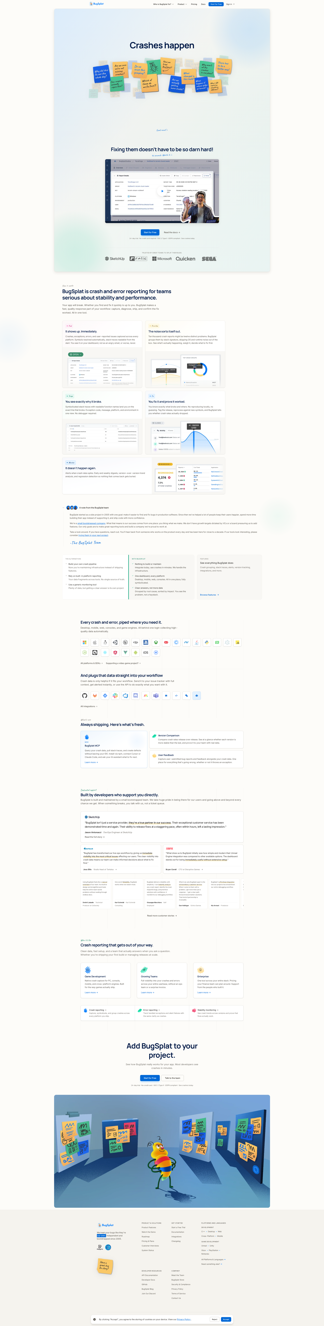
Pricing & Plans (148, 1241)
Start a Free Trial (178, 1227)
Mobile (220, 1236)
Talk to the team (172, 1078)
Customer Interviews (150, 1246)
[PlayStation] (146, 642)
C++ (203, 1231)
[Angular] (115, 652)
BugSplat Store (177, 1280)
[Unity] (115, 642)
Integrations (176, 1236)
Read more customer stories (162, 915)
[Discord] (135, 695)
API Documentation (150, 1275)
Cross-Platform (207, 1236)
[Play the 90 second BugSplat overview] (162, 191)
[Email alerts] (166, 696)
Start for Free (216, 4)
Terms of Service (178, 1293)
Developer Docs (148, 1280)
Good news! (162, 130)
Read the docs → (172, 232)
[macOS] (95, 642)
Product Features (149, 1227)
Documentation (177, 1232)
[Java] (196, 642)
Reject (214, 1319)
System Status (148, 1250)
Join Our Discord (149, 1293)
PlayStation (213, 1250)
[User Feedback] (186, 695)
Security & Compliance (180, 1284)
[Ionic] (156, 652)
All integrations (89, 706)
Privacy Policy (177, 1289)
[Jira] (105, 695)
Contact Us (176, 1298)
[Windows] (84, 642)
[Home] (98, 4)
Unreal (204, 1246)
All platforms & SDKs (92, 663)
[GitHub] (84, 695)
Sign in (229, 4)
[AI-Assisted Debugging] (196, 695)
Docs (203, 4)
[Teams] (156, 696)
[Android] (135, 652)
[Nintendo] (166, 642)
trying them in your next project (93, 535)
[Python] (207, 642)
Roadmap (146, 1236)
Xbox (203, 1250)
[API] (176, 696)
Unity (212, 1246)
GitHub (144, 1284)
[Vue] (125, 652)
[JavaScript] (237, 642)
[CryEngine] (135, 642)
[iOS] (146, 652)
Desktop (211, 1231)
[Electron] (227, 642)
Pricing (194, 4)
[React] (105, 652)
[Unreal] (125, 642)
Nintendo (205, 1254)
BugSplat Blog (148, 1289)
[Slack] (115, 695)
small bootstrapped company (91, 523)
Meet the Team (177, 1275)
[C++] (176, 642)
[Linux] (105, 642)
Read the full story (95, 837)
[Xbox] (156, 642)
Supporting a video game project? (123, 663)
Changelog (176, 1241)
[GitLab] (95, 696)
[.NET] (186, 642)
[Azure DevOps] (125, 696)
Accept (226, 1319)
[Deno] (95, 652)
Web (220, 1231)
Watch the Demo (149, 1232)
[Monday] (146, 695)
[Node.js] (85, 652)
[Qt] (217, 642)
